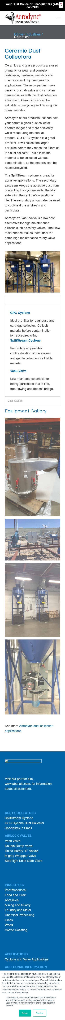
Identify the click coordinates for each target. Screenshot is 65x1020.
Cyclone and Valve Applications (26, 959)
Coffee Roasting (16, 930)
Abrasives (12, 900)
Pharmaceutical (15, 889)
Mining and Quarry (18, 905)
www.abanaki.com (17, 783)
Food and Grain (16, 895)
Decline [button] (39, 1013)
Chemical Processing (19, 914)
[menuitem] (58, 18)
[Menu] (58, 18)
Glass (9, 919)
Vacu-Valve (12, 840)
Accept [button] (25, 1013)
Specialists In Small (18, 827)
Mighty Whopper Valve (20, 855)
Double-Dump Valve (19, 845)
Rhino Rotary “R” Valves (21, 850)
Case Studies (15, 400)
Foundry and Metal (18, 909)
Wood (9, 924)
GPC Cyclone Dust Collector (24, 822)
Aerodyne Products (19, 300)
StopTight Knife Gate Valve (23, 860)
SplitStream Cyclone (19, 817)
